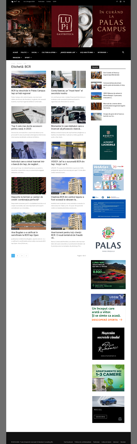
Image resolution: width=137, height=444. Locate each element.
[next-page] (26, 255)
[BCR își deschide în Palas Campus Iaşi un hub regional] (28, 79)
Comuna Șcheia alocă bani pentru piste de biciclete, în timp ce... (114, 85)
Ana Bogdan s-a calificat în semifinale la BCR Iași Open (25, 233)
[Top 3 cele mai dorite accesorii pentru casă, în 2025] (28, 114)
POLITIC (24, 52)
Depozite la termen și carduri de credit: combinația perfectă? (27, 198)
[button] (123, 53)
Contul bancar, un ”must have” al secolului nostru (67, 92)
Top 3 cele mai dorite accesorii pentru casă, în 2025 (26, 127)
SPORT (27, 57)
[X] (124, 1)
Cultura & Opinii (106, 442)
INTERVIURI (102, 52)
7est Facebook (68, 442)
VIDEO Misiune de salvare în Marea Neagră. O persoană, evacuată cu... (112, 95)
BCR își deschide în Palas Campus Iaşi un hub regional (28, 92)
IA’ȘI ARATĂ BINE (86, 52)
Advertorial (55, 87)
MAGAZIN (16, 57)
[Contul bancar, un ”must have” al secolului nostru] (68, 79)
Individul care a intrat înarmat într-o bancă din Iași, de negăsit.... (28, 163)
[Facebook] (117, 1)
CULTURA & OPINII (48, 52)
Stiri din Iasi (15, 87)
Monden (123, 442)
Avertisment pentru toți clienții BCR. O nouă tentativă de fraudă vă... (66, 235)
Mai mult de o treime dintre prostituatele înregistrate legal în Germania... (114, 106)
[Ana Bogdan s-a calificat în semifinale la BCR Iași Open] (28, 221)
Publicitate (41, 1)
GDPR (54, 1)
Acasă (13, 63)
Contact (48, 1)
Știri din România (56, 229)
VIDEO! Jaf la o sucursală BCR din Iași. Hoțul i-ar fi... (68, 163)
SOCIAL (34, 52)
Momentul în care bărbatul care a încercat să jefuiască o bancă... (67, 127)
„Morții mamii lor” (67, 52)
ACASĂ (15, 52)
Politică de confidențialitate (83, 442)
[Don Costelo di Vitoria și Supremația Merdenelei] (96, 75)
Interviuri (116, 442)
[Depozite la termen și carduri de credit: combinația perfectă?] (28, 185)
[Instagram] (120, 1)
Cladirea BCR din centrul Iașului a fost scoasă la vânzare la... (67, 198)
